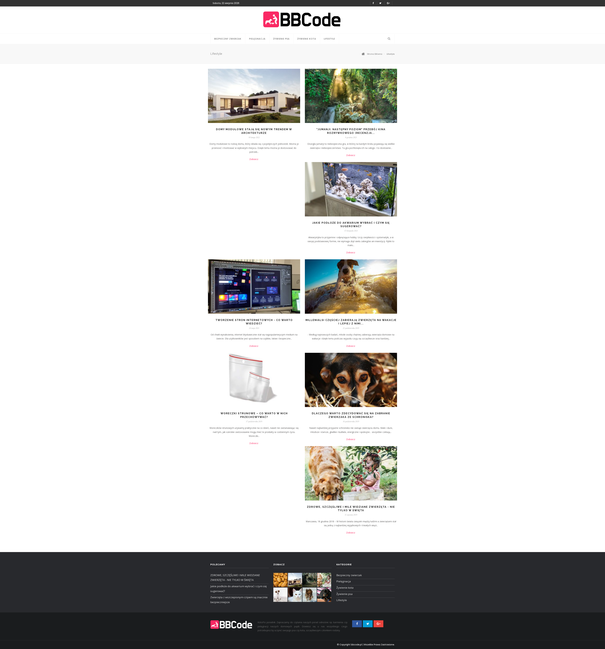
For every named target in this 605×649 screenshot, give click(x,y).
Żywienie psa (281, 38)
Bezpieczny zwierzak (227, 38)
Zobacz (253, 159)
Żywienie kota (306, 38)
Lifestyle (329, 38)
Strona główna (374, 53)
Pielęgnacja (257, 38)
